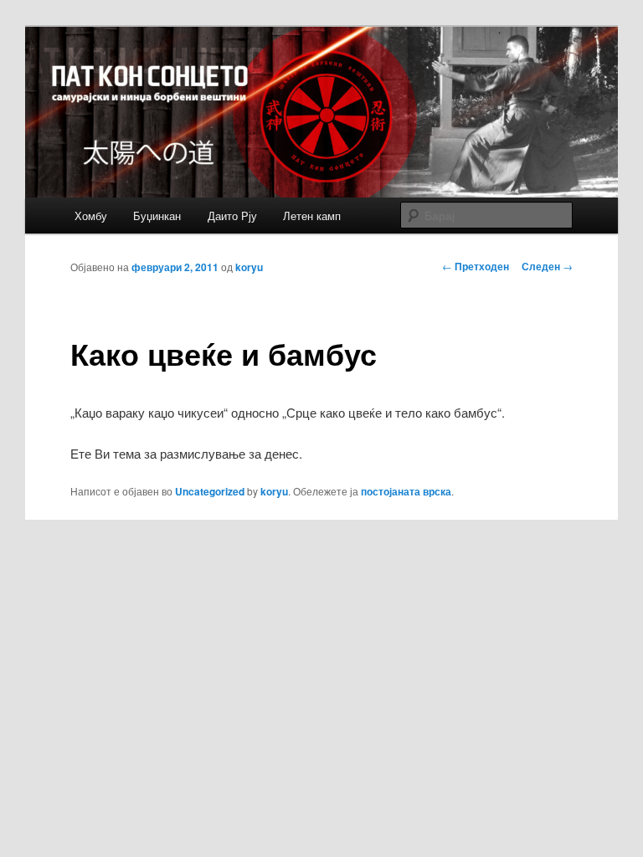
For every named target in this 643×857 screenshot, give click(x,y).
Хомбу (91, 215)
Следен (547, 266)
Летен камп (312, 215)
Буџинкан (157, 215)
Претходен (475, 266)
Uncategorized (209, 491)
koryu (249, 267)
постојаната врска (406, 491)
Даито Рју (232, 215)
